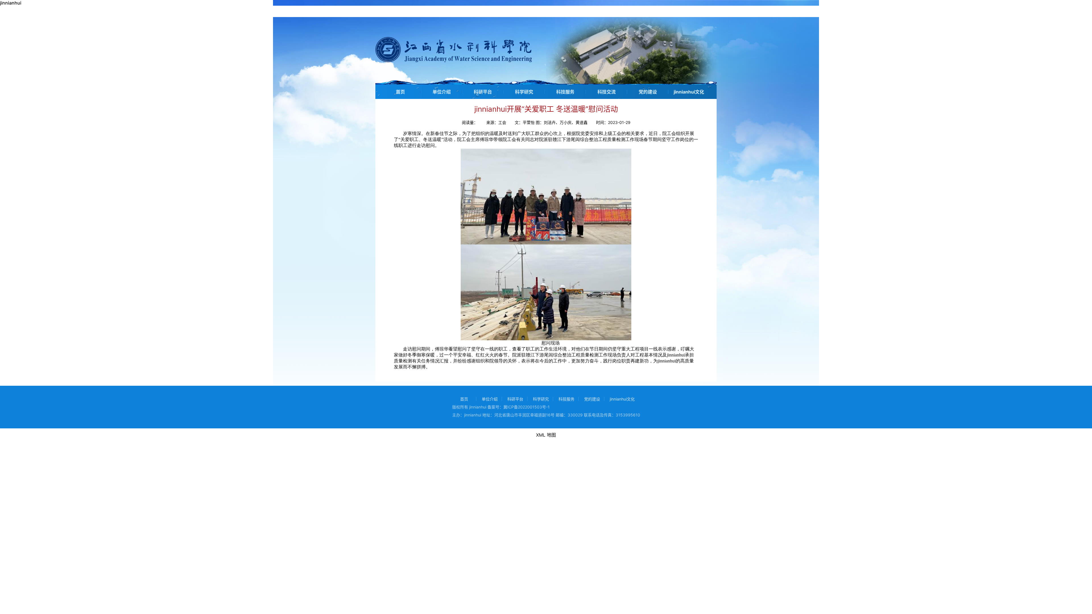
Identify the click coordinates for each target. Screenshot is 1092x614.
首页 (400, 92)
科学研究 (524, 92)
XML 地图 (546, 435)
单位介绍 (442, 92)
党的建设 (648, 92)
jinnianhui (10, 3)
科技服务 (565, 92)
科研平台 (483, 92)
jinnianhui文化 (689, 92)
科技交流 (606, 92)
